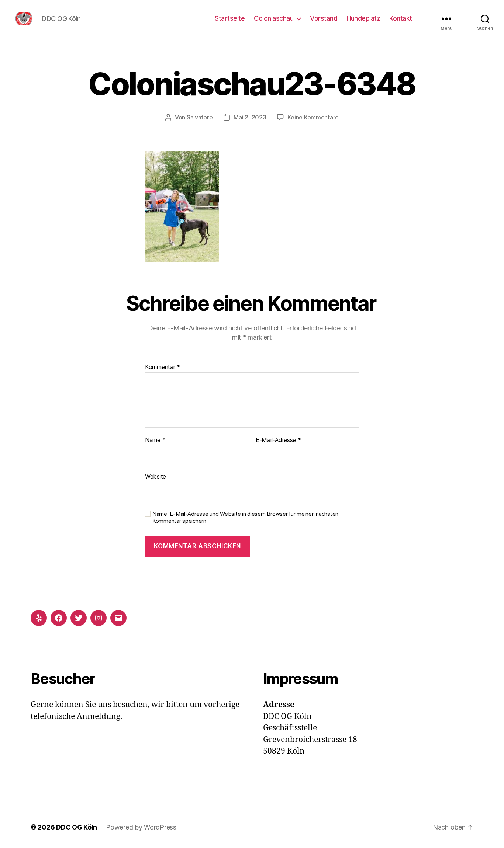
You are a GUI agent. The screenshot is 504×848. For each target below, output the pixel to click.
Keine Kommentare (313, 117)
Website (155, 476)
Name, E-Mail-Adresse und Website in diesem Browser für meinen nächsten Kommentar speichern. (245, 517)
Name (155, 440)
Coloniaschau (273, 18)
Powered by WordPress (141, 827)
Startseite (230, 18)
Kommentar (162, 367)
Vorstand (323, 18)
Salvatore (200, 117)
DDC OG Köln (76, 827)
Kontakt (400, 18)
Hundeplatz (363, 18)
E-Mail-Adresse (278, 440)
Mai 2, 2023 (250, 117)
